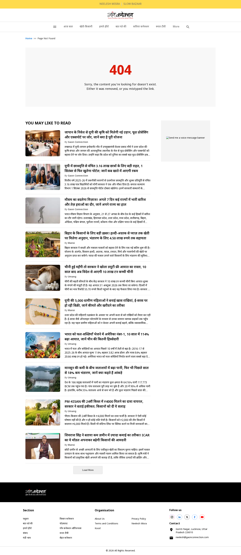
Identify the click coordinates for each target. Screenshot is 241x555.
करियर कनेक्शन (141, 27)
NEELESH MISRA (110, 4)
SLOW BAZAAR (132, 4)
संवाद (25, 533)
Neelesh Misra (139, 523)
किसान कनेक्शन (67, 519)
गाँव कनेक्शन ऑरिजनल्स (70, 528)
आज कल (68, 27)
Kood (97, 528)
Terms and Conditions (106, 523)
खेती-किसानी (86, 27)
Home (28, 38)
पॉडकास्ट (64, 523)
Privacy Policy (138, 519)
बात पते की (121, 27)
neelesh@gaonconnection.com (192, 537)
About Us (100, 519)
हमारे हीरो (104, 27)
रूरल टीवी (161, 27)
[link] (88, 145)
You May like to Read (48, 123)
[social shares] (172, 517)
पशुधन (26, 519)
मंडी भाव (27, 538)
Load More (88, 470)
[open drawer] (54, 27)
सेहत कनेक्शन (66, 538)
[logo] (120, 15)
